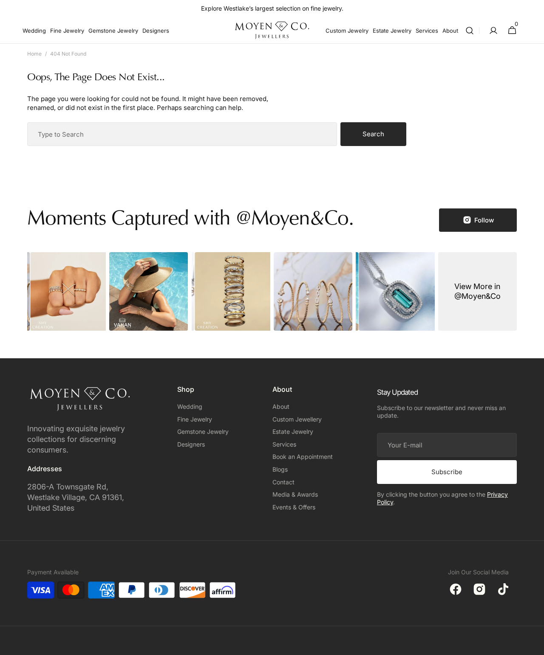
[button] (469, 30)
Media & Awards (295, 494)
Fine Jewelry (194, 419)
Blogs (280, 469)
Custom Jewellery (297, 419)
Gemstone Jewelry (203, 431)
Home (34, 54)
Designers (191, 444)
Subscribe (446, 472)
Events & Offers (293, 507)
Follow (484, 220)
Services (284, 444)
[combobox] (182, 134)
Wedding (189, 406)
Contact (283, 482)
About (280, 406)
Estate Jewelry (292, 431)
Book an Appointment (302, 456)
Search (373, 134)
